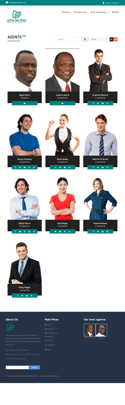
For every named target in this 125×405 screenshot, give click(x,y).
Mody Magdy (25, 287)
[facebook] (117, 8)
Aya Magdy (62, 223)
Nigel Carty (24, 95)
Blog (116, 12)
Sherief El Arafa (100, 159)
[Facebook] (93, 103)
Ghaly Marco (25, 223)
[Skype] (29, 167)
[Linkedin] (107, 103)
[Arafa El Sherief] (100, 69)
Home (67, 12)
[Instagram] (34, 231)
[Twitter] (98, 103)
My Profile (48, 341)
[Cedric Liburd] (62, 69)
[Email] (24, 103)
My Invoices (49, 336)
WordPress (54, 376)
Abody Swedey (24, 159)
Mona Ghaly (62, 159)
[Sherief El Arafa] (100, 134)
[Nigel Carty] (25, 69)
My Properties (99, 12)
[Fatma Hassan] (100, 198)
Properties (80, 12)
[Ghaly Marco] (25, 198)
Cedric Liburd (62, 95)
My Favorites (50, 345)
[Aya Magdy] (62, 198)
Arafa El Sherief (100, 95)
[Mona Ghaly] (62, 134)
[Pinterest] (29, 231)
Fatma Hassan (100, 223)
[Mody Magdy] (25, 262)
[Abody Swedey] (25, 134)
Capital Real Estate (30, 376)
